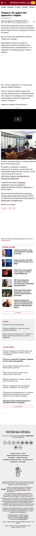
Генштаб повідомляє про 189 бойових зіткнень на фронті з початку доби (16, 387)
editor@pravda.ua (22, 519)
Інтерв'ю (31, 7)
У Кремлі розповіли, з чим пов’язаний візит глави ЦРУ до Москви (23, 252)
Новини (3, 7)
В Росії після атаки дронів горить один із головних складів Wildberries (23, 272)
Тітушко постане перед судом (13, 325)
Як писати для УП (28, 459)
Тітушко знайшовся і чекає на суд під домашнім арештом (16, 329)
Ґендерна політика (22, 457)
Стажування (13, 461)
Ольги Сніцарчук (24, 187)
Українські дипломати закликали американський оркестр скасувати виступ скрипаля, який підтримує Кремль (23, 303)
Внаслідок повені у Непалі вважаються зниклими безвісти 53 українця (16, 401)
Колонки (25, 7)
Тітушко (4, 208)
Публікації (10, 7)
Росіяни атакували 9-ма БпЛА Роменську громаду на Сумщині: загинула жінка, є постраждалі (17, 352)
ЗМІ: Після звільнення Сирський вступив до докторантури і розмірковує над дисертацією (24, 282)
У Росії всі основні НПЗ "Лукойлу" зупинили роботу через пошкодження (18, 360)
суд (9, 208)
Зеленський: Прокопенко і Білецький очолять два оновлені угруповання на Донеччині (23, 292)
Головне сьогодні (8, 247)
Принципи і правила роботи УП (12, 459)
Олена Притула (24, 517)
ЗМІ (14, 208)
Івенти (23, 453)
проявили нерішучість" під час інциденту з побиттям (13, 185)
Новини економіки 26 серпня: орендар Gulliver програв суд (17, 380)
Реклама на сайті (15, 453)
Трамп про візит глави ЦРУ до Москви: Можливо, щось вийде (23, 262)
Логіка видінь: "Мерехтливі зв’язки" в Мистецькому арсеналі (16, 367)
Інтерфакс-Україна (20, 490)
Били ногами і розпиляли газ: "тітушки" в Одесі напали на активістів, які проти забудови (18, 335)
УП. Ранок (18, 7)
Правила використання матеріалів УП (18, 455)
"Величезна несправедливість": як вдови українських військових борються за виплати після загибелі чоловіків (18, 394)
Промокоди (22, 461)
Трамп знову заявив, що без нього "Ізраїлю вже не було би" (15, 373)
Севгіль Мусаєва (23, 516)
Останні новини (8, 347)
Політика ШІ (11, 457)
